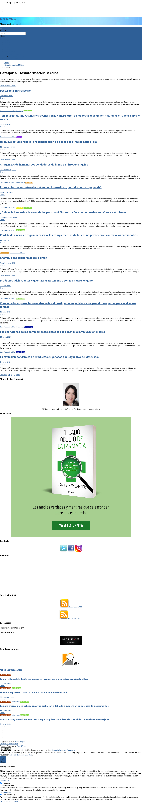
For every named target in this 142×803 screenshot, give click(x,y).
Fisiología (19, 137)
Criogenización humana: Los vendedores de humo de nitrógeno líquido (44, 165)
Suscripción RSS (75, 607)
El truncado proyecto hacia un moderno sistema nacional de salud (33, 692)
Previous (3, 375)
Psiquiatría (19, 208)
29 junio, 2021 (5, 337)
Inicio (6, 40)
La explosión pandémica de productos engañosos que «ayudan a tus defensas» (49, 357)
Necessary (7, 783)
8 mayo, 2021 (5, 362)
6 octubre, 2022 (6, 192)
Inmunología (28, 327)
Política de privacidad (9, 744)
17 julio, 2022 (5, 240)
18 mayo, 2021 (6, 711)
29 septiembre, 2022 (8, 218)
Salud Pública (27, 111)
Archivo (7, 45)
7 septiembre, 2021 (8, 263)
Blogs (6, 47)
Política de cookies (16, 56)
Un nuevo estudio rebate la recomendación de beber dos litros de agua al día (48, 142)
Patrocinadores (15, 54)
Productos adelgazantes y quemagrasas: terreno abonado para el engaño (46, 281)
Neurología (29, 182)
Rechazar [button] (20, 755)
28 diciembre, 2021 (7, 697)
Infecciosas (20, 327)
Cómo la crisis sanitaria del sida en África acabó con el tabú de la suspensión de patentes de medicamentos (54, 706)
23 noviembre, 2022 (8, 170)
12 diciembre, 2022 (7, 147)
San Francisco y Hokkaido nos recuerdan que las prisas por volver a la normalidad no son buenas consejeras (54, 719)
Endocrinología (21, 276)
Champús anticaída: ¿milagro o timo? (23, 258)
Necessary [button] (4, 780)
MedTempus (8, 19)
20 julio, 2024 (5, 684)
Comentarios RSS (75, 618)
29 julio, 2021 (5, 286)
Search (3, 31)
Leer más (28, 755)
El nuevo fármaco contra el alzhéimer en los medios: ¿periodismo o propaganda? (51, 187)
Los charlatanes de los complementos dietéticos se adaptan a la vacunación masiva (52, 332)
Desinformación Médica (8, 86)
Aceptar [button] (13, 755)
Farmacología (20, 182)
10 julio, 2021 (5, 312)
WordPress (21, 746)
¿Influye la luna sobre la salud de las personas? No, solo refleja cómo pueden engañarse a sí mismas (63, 212)
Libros (7, 49)
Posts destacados (11, 59)
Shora (2, 98)
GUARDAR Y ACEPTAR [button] (9, 802)
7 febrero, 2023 (6, 96)
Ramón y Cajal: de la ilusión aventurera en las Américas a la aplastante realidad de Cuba (44, 679)
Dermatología (4, 253)
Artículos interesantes (11, 670)
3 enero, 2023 (5, 124)
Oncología (19, 111)
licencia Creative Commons (63, 750)
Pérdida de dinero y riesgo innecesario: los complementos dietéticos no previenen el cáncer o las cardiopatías (69, 235)
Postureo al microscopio (15, 91)
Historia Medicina (5, 675)
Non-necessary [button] (6, 792)
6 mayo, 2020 (5, 724)
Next (18, 375)
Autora (7, 42)
